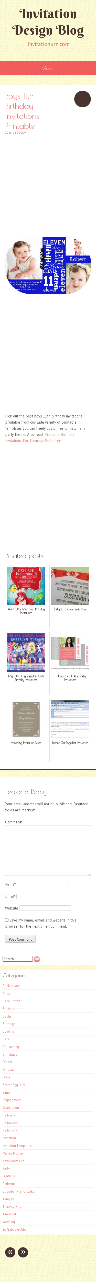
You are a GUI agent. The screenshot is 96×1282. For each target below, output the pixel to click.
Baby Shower (12, 1001)
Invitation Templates (17, 1146)
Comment (14, 822)
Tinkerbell (10, 1214)
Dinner (7, 1062)
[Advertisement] (48, 183)
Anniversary (11, 986)
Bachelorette (12, 1009)
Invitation (9, 1138)
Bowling (8, 1031)
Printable (9, 1176)
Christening (11, 1047)
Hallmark (9, 1115)
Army (6, 993)
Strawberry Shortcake (18, 1191)
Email (10, 896)
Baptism (8, 1016)
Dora (6, 1077)
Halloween (10, 1123)
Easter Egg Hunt (14, 1085)
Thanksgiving (12, 1206)
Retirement (10, 1184)
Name (10, 884)
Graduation (11, 1107)
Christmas (10, 1054)
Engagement (12, 1100)
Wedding (9, 1222)
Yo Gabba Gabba (15, 1229)
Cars (6, 1039)
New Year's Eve (13, 1161)
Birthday (9, 1024)
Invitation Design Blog (48, 21)
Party (6, 1168)
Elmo (6, 1092)
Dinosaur (9, 1069)
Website (11, 908)
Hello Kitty (10, 1130)
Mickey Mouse (13, 1153)
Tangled (8, 1199)
